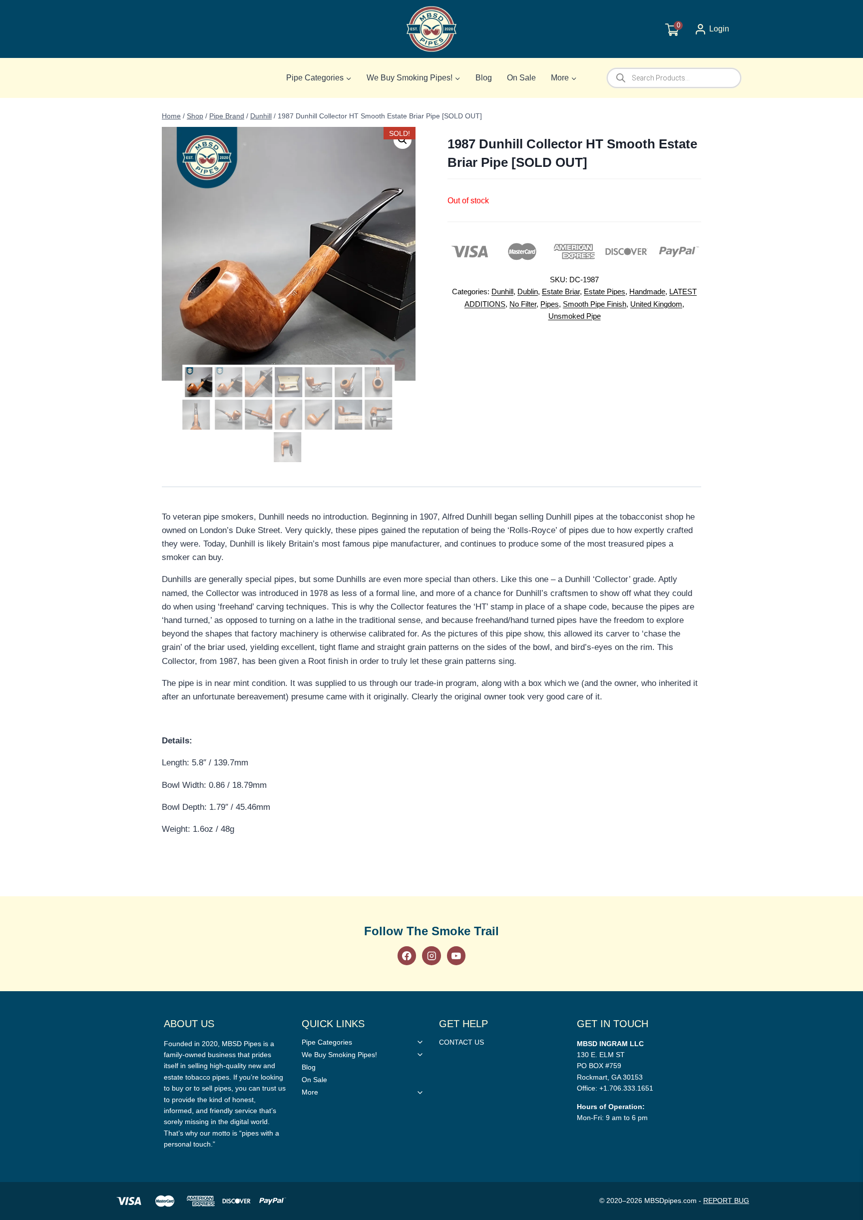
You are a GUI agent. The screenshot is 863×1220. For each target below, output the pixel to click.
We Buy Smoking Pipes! (339, 1055)
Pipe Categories (327, 1042)
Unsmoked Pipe (574, 316)
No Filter (522, 304)
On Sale (521, 77)
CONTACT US (461, 1042)
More (310, 1092)
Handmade (647, 291)
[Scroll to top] (839, 860)
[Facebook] (407, 955)
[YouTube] (456, 955)
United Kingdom (656, 304)
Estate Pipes (604, 291)
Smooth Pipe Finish (594, 304)
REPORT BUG (726, 1201)
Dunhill (502, 291)
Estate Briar (561, 291)
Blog (483, 77)
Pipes (549, 304)
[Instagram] (431, 955)
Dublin (527, 291)
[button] (403, 140)
